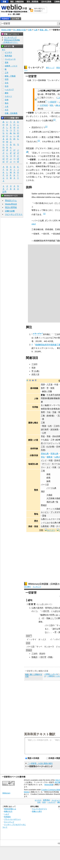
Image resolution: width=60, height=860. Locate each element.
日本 (56, 460)
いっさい (41, 604)
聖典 (36, 490)
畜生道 (50, 409)
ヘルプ (6, 814)
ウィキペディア (36, 67)
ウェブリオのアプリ (39, 809)
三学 (52, 440)
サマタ (47, 443)
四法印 (34, 127)
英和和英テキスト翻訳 (39, 734)
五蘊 (51, 137)
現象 (48, 618)
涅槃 (50, 391)
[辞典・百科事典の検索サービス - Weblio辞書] (14, 9)
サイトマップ (9, 822)
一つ (35, 611)
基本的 (40, 608)
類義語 (34, 657)
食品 (6, 103)
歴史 (36, 521)
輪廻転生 (44, 615)
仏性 (50, 426)
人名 (6, 106)
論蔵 (48, 481)
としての (54, 618)
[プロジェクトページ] (58, 530)
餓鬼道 (57, 409)
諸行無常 (45, 429)
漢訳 (43, 491)
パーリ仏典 (38, 220)
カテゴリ (51, 530)
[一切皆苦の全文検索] (15, 18)
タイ (49, 467)
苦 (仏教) (35, 371)
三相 (51, 132)
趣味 (6, 93)
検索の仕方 (8, 811)
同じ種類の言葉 (19, 30)
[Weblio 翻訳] (31, 9)
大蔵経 (49, 495)
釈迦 (43, 395)
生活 (6, 86)
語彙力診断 (10, 211)
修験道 (49, 457)
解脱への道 (33, 440)
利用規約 (7, 817)
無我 (52, 388)
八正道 (49, 384)
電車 (6, 62)
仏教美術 (45, 526)
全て (3, 49)
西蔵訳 (44, 505)
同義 (50, 657)
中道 (56, 384)
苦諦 (33, 368)
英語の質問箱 (11, 207)
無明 (43, 412)
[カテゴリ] (46, 530)
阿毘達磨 (30, 148)
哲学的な (49, 608)
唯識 (44, 426)
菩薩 (49, 436)
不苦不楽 (51, 156)
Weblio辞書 (48, 785)
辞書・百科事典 (11, 113)
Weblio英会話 (11, 204)
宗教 (30, 30)
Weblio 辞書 (6, 30)
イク (44, 639)
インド (44, 460)
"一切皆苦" (52, 102)
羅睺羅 (57, 398)
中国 (50, 460)
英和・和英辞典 (32, 2)
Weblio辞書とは (10, 809)
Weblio (26, 792)
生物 (6, 100)
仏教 (36, 30)
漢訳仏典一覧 (52, 502)
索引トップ (50, 68)
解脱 (44, 391)
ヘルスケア (9, 89)
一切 (29, 604)
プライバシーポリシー (12, 819)
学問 (6, 79)
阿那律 (44, 398)
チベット (46, 464)
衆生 (43, 137)
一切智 (46, 674)
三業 (43, 422)
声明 (52, 526)
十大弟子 (50, 395)
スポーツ (8, 96)
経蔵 (48, 477)
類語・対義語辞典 (17, 2)
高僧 (43, 450)
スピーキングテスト (14, 214)
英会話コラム (11, 200)
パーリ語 (45, 484)
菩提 (43, 436)
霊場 (44, 516)
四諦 (43, 384)
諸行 (55, 629)
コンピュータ (10, 59)
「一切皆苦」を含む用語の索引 (40, 763)
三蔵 (43, 471)
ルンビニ (45, 512)
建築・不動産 (10, 76)
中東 (54, 467)
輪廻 (47, 405)
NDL (52, 105)
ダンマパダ (50, 220)
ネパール (56, 464)
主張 (55, 608)
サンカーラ (49, 646)
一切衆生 (50, 676)
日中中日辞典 (46, 2)
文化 (6, 83)
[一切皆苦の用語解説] (5, 18)
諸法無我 (54, 429)
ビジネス (8, 52)
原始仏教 (45, 453)
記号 (4, 191)
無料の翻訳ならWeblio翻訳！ (39, 10)
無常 (43, 388)
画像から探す (37, 811)
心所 (44, 433)
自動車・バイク (11, 66)
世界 (52, 615)
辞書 (4, 2)
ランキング (37, 587)
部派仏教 (54, 453)
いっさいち (53, 674)
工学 (6, 73)
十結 (49, 412)
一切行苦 (45, 611)
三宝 (43, 446)
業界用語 (8, 56)
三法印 (34, 364)
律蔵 (48, 474)
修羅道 (44, 409)
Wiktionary (6, 793)
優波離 (50, 398)
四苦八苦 (35, 374)
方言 (6, 110)
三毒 (43, 416)
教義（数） (44, 30)
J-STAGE (44, 105)
